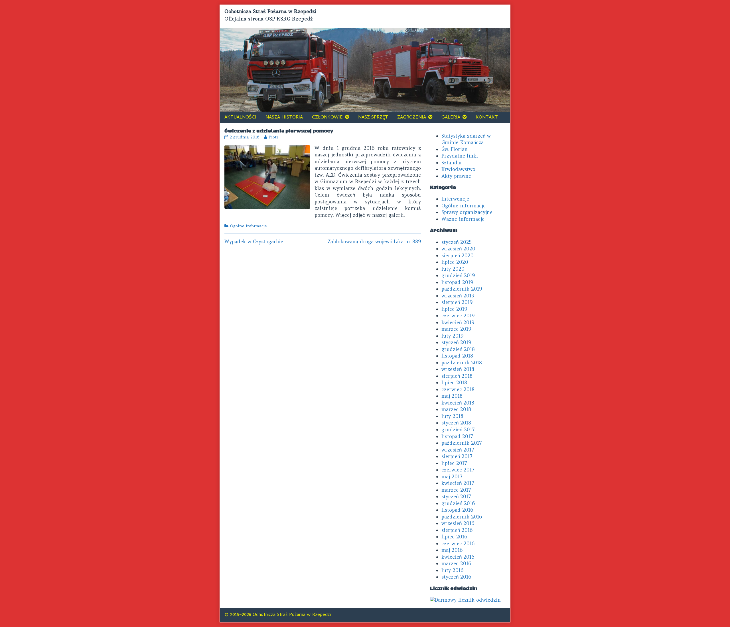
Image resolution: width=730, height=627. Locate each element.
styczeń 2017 (456, 496)
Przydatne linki (459, 156)
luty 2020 (453, 269)
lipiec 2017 (454, 463)
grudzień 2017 (458, 429)
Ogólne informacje (248, 225)
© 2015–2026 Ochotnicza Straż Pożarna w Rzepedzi (277, 615)
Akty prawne (456, 176)
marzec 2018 (456, 409)
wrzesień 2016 (457, 523)
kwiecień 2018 (457, 403)
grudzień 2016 (458, 503)
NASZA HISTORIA (284, 118)
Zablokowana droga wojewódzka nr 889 (374, 241)
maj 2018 (452, 396)
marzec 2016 (456, 563)
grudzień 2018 (458, 349)
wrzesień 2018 (457, 369)
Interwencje (455, 199)
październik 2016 (461, 517)
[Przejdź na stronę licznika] (465, 600)
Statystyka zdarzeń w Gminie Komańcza (466, 139)
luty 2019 (452, 336)
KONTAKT (487, 118)
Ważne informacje (462, 219)
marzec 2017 (456, 490)
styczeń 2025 (456, 242)
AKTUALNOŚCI (240, 118)
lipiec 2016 (454, 537)
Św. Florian (454, 149)
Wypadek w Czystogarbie (253, 241)
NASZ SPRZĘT (373, 118)
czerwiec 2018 (457, 389)
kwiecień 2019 (457, 322)
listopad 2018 (457, 356)
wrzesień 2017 (457, 450)
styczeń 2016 (456, 577)
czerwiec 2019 (457, 316)
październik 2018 (461, 363)
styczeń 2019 (456, 342)
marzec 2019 (456, 329)
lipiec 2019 (454, 309)
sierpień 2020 (457, 255)
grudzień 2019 (458, 275)
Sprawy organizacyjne (466, 212)
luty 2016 (452, 570)
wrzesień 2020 (458, 249)
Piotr (273, 137)
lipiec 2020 (454, 262)
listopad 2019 (457, 282)
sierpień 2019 (457, 302)
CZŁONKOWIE (327, 118)
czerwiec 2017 (457, 470)
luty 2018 (452, 416)
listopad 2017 (457, 436)
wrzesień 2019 (457, 296)
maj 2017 (452, 476)
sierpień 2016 (457, 530)
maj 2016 (452, 550)
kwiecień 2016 (457, 557)
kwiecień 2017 (457, 483)
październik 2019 (461, 289)
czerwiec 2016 (457, 543)
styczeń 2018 (456, 423)
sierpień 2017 (457, 456)
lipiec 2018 (454, 382)
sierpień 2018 (457, 376)
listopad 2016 (457, 510)
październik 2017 (461, 443)
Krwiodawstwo (458, 169)
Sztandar (451, 163)
